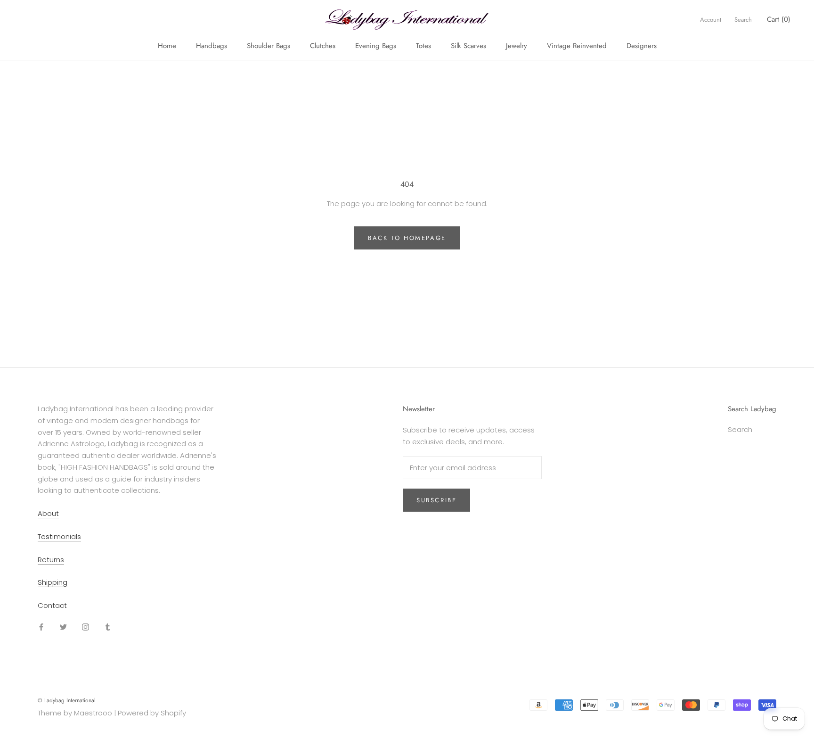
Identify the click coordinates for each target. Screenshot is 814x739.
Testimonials (59, 536)
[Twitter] (63, 627)
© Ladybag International (67, 700)
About (48, 513)
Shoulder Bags (268, 46)
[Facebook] (41, 627)
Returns (51, 560)
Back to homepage (407, 237)
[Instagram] (85, 627)
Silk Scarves (468, 46)
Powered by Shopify (152, 713)
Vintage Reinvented (577, 46)
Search (743, 19)
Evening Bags (375, 46)
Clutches (322, 46)
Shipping (52, 582)
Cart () (778, 19)
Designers (642, 46)
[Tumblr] (107, 627)
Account (710, 19)
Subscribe (436, 500)
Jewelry (516, 46)
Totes (423, 46)
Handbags (211, 46)
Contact (52, 605)
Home (167, 46)
